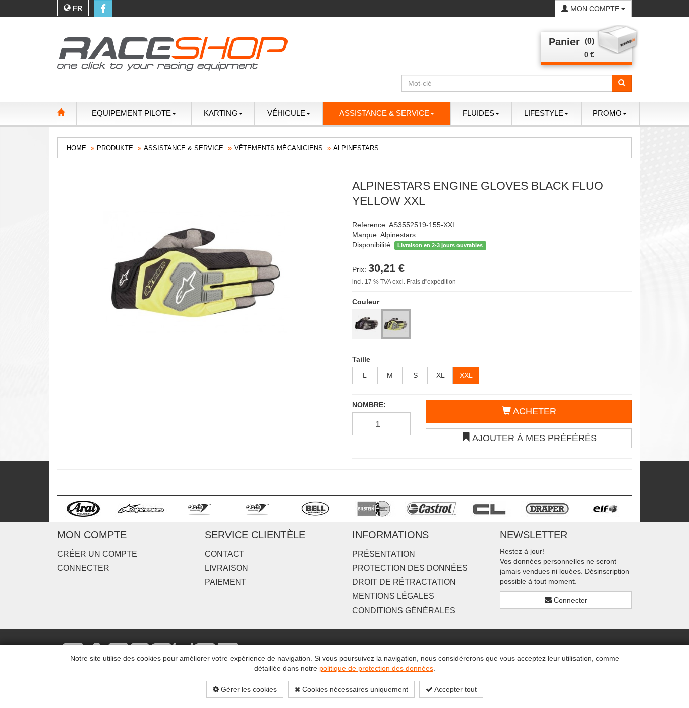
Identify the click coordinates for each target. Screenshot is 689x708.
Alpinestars (356, 148)
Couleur (365, 302)
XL (440, 375)
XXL (466, 375)
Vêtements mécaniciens (278, 148)
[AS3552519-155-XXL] (396, 324)
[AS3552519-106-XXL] (366, 324)
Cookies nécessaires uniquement (354, 689)
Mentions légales (393, 596)
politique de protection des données (376, 668)
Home (76, 148)
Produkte (115, 148)
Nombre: (369, 405)
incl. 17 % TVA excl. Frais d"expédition (404, 281)
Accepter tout (455, 689)
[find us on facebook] (103, 8)
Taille (361, 359)
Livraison (226, 568)
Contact (224, 554)
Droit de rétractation (404, 582)
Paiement (225, 582)
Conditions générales (403, 610)
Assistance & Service (183, 148)
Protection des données (410, 568)
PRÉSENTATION (383, 554)
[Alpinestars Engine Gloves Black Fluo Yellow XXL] (196, 272)
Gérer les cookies (248, 689)
